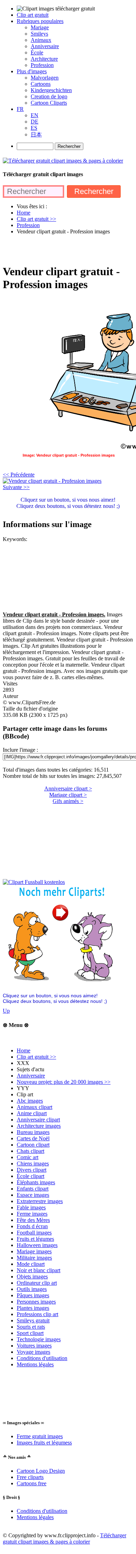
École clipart (30, 1176)
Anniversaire (31, 1076)
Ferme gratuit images (40, 1436)
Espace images (33, 1195)
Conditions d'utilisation (42, 1358)
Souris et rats (31, 1327)
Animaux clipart (34, 1107)
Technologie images (39, 1339)
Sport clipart (30, 1333)
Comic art (27, 1157)
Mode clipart (31, 1264)
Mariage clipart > (68, 795)
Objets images (32, 1276)
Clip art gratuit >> (36, 1057)
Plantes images (33, 1308)
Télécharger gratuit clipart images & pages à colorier (64, 1538)
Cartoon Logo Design (41, 1471)
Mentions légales (35, 1364)
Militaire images (34, 1258)
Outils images (32, 1289)
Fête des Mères (33, 1220)
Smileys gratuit (33, 1320)
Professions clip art (37, 1314)
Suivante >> (16, 487)
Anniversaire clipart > (68, 788)
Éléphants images (36, 1182)
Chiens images (33, 1163)
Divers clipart (31, 1170)
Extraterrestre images (40, 1201)
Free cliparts (30, 1477)
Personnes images (36, 1302)
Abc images (30, 1101)
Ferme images (32, 1214)
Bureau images (33, 1132)
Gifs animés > (68, 801)
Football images (34, 1233)
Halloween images (37, 1245)
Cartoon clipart (33, 1145)
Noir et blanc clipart (38, 1270)
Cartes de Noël (33, 1138)
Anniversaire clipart (38, 1120)
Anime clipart (32, 1113)
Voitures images (34, 1346)
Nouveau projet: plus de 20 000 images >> (64, 1082)
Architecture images (39, 1126)
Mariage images (34, 1251)
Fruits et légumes (35, 1239)
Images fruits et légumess (44, 1443)
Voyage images (33, 1352)
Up (6, 1011)
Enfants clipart (32, 1189)
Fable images (31, 1207)
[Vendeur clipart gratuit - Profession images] (52, 481)
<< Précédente (19, 475)
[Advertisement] (68, 249)
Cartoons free (31, 1483)
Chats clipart (30, 1151)
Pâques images (33, 1295)
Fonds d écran (32, 1226)
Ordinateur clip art (37, 1283)
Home (23, 1050)
